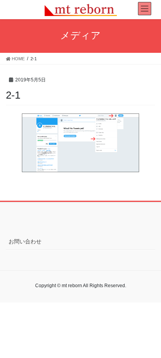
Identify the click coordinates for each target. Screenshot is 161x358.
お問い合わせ (25, 241)
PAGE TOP (149, 340)
